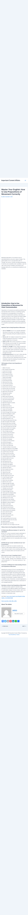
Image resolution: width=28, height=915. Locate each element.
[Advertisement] (14, 14)
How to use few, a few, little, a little (9, 601)
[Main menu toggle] (25, 180)
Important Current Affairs (10, 180)
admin (15, 610)
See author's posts (19, 613)
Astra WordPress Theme (14, 634)
